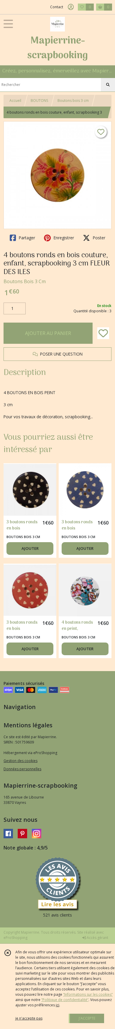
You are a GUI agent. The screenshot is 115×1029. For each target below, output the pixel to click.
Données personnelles (22, 768)
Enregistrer (63, 237)
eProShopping (15, 937)
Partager (26, 237)
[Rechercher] (108, 85)
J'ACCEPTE (87, 1018)
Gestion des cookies (20, 760)
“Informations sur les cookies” (88, 994)
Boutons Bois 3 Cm (25, 281)
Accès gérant (97, 937)
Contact (56, 6)
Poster (98, 237)
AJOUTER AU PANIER (48, 333)
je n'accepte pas (28, 1018)
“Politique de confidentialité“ (64, 999)
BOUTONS (39, 100)
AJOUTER (30, 548)
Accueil (15, 100)
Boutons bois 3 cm (73, 100)
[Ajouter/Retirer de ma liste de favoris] (103, 333)
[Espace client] (71, 7)
